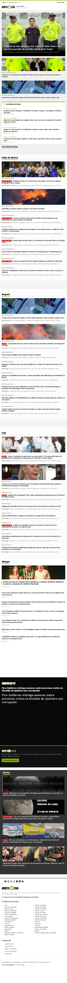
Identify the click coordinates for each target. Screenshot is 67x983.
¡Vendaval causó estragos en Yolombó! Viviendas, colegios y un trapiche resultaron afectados (32, 112)
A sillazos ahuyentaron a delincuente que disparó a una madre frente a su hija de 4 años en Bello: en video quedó (33, 230)
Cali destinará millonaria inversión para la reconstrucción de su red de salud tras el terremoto (31, 537)
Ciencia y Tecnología (40, 929)
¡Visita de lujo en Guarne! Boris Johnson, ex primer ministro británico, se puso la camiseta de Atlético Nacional (33, 583)
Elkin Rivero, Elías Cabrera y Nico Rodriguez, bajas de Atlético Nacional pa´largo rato (33, 629)
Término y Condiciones (10, 949)
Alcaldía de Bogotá (40, 920)
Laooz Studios (20, 965)
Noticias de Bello (7, 226)
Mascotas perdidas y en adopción (14, 932)
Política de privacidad (10, 951)
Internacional (8, 921)
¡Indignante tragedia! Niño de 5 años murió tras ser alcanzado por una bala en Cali (31, 506)
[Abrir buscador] (19, 2)
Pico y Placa (60, 2)
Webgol (6, 561)
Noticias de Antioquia (11, 43)
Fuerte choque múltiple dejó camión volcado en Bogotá (21, 355)
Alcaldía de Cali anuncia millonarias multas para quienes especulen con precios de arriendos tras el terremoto (31, 548)
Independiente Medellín (41, 927)
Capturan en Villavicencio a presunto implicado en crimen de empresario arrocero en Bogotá (32, 365)
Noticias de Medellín (8, 249)
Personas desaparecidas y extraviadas (45, 932)
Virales (6, 772)
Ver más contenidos (10, 760)
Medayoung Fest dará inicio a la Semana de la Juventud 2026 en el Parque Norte (33, 241)
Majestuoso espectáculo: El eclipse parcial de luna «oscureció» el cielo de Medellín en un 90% (33, 794)
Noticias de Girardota (41, 918)
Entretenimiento (9, 925)
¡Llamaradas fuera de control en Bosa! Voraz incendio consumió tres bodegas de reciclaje (33, 344)
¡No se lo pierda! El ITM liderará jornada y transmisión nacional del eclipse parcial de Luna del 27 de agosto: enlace (31, 817)
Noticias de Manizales (11, 910)
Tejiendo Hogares (9, 934)
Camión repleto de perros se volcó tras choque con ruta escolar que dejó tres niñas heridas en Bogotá (31, 410)
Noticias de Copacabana (11, 918)
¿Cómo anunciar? (9, 946)
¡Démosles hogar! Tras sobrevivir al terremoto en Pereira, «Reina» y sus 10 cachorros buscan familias (33, 864)
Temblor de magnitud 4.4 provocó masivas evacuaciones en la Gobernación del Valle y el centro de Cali (29, 526)
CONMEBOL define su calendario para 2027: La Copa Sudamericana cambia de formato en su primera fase (31, 637)
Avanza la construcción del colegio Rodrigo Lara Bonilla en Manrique (37, 261)
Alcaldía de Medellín (10, 920)
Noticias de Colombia (41, 909)
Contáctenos (8, 953)
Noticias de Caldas (40, 912)
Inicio (6, 905)
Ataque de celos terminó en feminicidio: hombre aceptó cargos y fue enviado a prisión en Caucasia (31, 76)
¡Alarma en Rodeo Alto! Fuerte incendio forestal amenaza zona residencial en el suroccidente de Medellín (30, 219)
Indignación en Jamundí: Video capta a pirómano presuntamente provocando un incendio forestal (33, 496)
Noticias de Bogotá (8, 95)
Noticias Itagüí (8, 916)
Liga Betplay (8, 929)
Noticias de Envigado (10, 912)
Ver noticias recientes (10, 146)
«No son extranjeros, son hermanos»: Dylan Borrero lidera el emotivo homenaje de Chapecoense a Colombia (31, 841)
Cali (4, 433)
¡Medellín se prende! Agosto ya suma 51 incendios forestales (23, 209)
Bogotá (6, 294)
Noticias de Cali (7, 522)
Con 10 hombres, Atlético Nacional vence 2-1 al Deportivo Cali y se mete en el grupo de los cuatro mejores (33, 612)
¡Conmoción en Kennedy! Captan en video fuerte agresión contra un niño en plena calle (30, 97)
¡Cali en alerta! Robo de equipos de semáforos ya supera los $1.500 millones (28, 516)
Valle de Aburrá (10, 157)
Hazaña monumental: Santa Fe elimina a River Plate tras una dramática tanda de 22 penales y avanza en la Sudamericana (33, 603)
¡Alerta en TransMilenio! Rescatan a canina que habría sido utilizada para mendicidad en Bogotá (33, 376)
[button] (3, 2)
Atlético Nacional (9, 927)
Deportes (37, 925)
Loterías (7, 923)
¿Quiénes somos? (9, 944)
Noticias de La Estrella (41, 914)
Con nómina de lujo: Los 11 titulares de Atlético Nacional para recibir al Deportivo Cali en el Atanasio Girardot (32, 621)
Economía (37, 923)
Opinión (7, 931)
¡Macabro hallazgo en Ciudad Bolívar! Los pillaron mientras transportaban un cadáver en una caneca (33, 399)
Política (37, 931)
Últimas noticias (13, 2)
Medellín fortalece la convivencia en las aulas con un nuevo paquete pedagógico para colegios (31, 182)
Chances (37, 921)
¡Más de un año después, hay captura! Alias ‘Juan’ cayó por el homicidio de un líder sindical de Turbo (33, 48)
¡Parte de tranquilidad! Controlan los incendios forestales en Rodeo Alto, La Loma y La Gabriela (32, 271)
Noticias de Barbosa (40, 916)
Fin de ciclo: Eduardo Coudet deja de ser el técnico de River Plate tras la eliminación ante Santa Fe (33, 594)
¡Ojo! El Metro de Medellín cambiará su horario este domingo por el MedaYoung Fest (32, 252)
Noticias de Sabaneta (10, 914)
